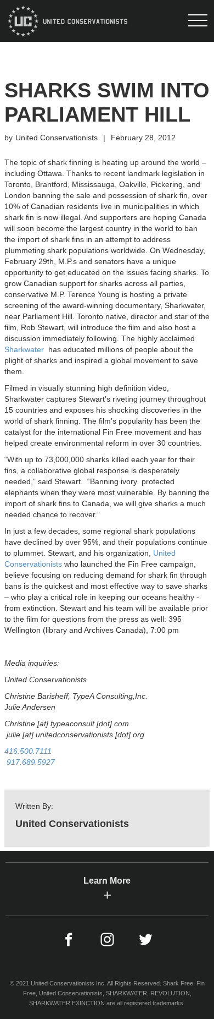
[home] (66, 21)
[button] (197, 20)
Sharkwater (24, 349)
